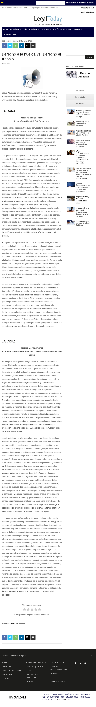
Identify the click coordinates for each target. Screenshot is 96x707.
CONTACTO (46, 694)
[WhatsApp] (15, 45)
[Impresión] (33, 45)
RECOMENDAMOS (58, 681)
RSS (51, 677)
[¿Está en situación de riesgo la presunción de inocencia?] (71, 141)
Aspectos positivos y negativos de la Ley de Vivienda (83, 133)
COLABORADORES (58, 662)
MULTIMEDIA (8, 674)
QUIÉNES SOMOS (72, 694)
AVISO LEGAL (58, 694)
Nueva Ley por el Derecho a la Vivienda (82, 124)
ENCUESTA (6, 666)
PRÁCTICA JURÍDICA (34, 666)
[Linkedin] (21, 45)
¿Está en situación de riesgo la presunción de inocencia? (83, 143)
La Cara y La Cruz (24, 41)
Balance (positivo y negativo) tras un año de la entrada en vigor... (83, 114)
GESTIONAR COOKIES (69, 697)
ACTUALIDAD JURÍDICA (36, 662)
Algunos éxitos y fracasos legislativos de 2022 (82, 200)
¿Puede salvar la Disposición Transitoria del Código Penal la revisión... (82, 212)
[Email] (27, 45)
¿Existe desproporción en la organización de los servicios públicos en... (83, 188)
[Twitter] (10, 45)
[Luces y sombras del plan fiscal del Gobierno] (71, 222)
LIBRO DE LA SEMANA (11, 670)
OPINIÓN (30, 681)
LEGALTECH (31, 670)
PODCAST (6, 678)
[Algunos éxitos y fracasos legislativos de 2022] (71, 198)
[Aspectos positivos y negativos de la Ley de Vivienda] (71, 132)
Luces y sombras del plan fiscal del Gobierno (83, 223)
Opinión (11, 41)
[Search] (62, 3)
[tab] (80, 90)
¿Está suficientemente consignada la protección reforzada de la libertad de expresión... (82, 157)
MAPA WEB (85, 694)
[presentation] (80, 90)
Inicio (4, 41)
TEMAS (5, 662)
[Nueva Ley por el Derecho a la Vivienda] (71, 122)
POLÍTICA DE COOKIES (50, 697)
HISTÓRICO (55, 673)
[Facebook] (4, 45)
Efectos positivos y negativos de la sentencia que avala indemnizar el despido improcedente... (84, 173)
